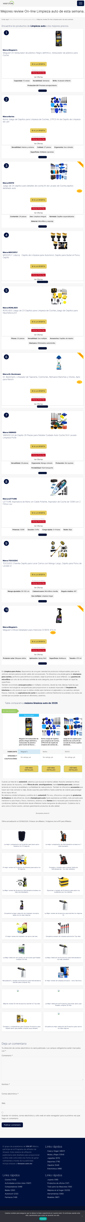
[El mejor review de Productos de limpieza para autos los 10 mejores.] (21, 859)
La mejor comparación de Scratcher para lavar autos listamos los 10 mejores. (21, 845)
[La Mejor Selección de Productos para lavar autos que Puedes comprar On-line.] (63, 995)
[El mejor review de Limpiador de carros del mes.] (21, 928)
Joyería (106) (52, 1179)
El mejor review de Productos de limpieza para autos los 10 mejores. (22, 868)
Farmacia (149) (11, 1197)
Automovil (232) (11, 1194)
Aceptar (43, 1219)
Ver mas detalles (29, 769)
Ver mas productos (9, 711)
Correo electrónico (10, 1094)
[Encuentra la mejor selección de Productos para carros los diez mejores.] (63, 1018)
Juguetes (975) (53, 1158)
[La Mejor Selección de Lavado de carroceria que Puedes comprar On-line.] (21, 949)
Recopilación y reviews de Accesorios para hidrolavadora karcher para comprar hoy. (22, 981)
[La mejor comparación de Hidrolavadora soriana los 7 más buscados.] (63, 836)
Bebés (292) (10, 1190)
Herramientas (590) (55, 1194)
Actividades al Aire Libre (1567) (18, 1183)
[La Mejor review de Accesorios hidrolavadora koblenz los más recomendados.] (21, 882)
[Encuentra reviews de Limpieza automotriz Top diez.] (63, 928)
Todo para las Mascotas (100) (59, 1187)
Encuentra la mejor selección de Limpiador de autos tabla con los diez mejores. (21, 914)
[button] (80, 3)
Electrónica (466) (54, 1168)
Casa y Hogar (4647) (56, 1151)
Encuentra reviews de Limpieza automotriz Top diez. (63, 936)
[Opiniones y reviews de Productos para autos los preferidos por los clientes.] (63, 882)
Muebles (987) (53, 1197)
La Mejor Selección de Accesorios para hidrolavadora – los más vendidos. (63, 958)
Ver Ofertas (38, 77)
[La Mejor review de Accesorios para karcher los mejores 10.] (63, 905)
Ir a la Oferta (38, 64)
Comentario (7, 1055)
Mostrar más (42, 90)
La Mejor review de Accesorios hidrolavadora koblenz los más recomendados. (22, 891)
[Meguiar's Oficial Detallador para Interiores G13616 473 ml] (58, 615)
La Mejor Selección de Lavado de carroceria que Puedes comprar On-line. (21, 958)
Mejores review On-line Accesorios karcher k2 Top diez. (21, 1003)
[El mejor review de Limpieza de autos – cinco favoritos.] (63, 972)
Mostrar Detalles (42, 282)
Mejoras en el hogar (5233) (58, 1190)
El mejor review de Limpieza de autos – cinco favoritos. (63, 980)
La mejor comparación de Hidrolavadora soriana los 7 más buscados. (63, 845)
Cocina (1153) (10, 1179)
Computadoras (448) (13, 1187)
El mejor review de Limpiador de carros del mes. (22, 936)
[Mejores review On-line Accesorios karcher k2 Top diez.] (21, 995)
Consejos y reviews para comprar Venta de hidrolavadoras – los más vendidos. (63, 868)
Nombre (6, 1084)
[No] (82, 1216)
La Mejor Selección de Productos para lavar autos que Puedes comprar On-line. (63, 1004)
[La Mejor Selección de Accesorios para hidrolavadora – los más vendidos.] (63, 949)
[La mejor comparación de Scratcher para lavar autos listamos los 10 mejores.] (21, 836)
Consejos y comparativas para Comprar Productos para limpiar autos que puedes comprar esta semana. (21, 1027)
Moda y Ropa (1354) (55, 1154)
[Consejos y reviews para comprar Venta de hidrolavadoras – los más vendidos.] (63, 859)
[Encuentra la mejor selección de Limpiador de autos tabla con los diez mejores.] (21, 905)
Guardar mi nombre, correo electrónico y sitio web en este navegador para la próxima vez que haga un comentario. (41, 1116)
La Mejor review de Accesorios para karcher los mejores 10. (63, 914)
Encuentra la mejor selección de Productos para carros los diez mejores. (63, 1027)
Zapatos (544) (53, 1165)
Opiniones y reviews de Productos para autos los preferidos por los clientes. (63, 891)
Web (3, 1103)
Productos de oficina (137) (58, 1183)
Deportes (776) (53, 1161)
